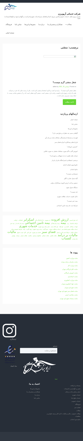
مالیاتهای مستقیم (37, 235)
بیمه (63, 222)
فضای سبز (49, 232)
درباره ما (41, 24)
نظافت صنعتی (23, 235)
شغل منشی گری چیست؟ (64, 82)
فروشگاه (9, 24)
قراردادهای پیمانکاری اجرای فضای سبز (66, 142)
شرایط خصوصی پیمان (16, 229)
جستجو (55, 346)
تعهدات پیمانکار (74, 226)
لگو (25, 232)
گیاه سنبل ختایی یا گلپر (71, 178)
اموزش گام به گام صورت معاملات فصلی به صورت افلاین (61, 151)
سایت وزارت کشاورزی (71, 280)
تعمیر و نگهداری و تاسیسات (72, 389)
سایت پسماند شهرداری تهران (69, 298)
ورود (56, 379)
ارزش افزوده (60, 219)
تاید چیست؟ (74, 192)
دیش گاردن (45, 229)
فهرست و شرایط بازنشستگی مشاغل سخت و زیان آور (61, 138)
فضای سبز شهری (36, 232)
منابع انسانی (74, 169)
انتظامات (20, 220)
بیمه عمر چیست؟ (72, 201)
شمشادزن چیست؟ (72, 174)
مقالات (69, 24)
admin (55, 86)
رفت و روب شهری (37, 229)
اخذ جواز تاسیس (73, 220)
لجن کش (29, 232)
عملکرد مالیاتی (74, 232)
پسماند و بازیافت (75, 385)
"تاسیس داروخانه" (72, 147)
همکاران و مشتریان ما (54, 24)
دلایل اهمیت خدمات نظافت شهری (67, 196)
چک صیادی (75, 239)
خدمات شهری (28, 226)
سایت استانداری (73, 276)
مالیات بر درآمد (68, 235)
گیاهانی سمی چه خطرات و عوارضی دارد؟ (65, 133)
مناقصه (30, 235)
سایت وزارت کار (73, 265)
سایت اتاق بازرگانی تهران (70, 269)
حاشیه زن (66, 226)
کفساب (66, 238)
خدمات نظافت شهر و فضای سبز (70, 229)
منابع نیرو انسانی (75, 419)
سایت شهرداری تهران (71, 287)
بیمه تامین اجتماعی (37, 222)
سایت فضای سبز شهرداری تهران (68, 291)
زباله (24, 229)
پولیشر (13, 235)
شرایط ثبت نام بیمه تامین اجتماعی (67, 205)
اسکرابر (29, 219)
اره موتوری (47, 220)
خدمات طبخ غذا (75, 398)
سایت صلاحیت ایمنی (71, 295)
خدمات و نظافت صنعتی (55, 229)
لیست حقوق (20, 232)
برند (68, 223)
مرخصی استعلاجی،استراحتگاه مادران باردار (65, 160)
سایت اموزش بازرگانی (71, 273)
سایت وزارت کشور (72, 258)
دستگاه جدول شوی (72, 187)
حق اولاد (61, 226)
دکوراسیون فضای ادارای (70, 165)
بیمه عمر (12, 223)
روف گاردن (29, 229)
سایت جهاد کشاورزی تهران (69, 284)
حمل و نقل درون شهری (44, 226)
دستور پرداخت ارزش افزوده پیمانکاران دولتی (64, 183)
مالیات (11, 232)
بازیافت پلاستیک (74, 223)
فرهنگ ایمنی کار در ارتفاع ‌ (63, 232)
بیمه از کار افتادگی (55, 223)
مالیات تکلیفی (53, 235)
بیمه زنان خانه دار (19, 223)
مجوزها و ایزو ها (30, 24)
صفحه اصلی (10, 33)
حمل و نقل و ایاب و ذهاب (72, 392)
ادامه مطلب (69, 102)
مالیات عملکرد (45, 235)
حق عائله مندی (54, 226)
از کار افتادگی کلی (39, 220)
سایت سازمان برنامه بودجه (69, 262)
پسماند (17, 235)
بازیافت (15, 220)
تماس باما (18, 24)
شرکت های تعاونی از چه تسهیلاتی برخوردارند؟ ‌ (63, 156)
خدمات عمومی (75, 401)
